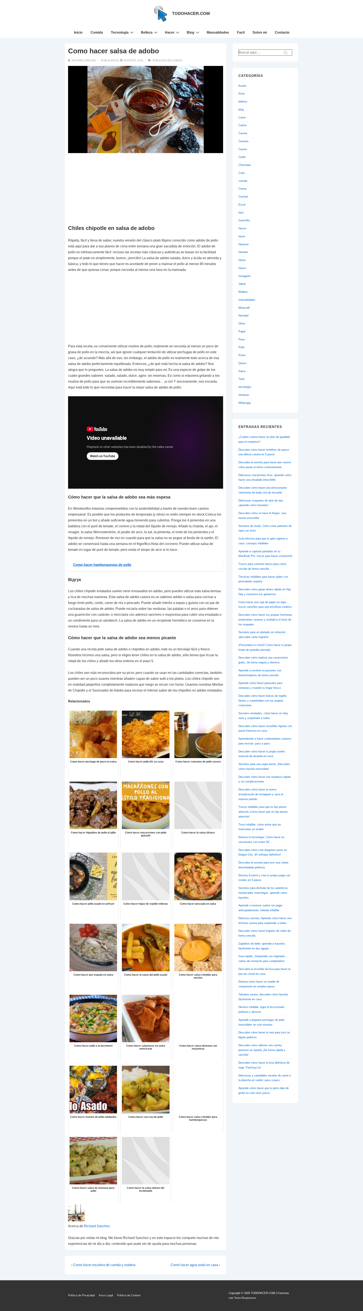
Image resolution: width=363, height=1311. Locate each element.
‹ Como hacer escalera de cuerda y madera (103, 1265)
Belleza (147, 32)
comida (177, 60)
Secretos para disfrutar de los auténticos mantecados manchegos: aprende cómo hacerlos (263, 892)
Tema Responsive (245, 1297)
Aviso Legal (106, 1295)
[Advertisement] (145, 189)
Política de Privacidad (81, 1295)
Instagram (244, 276)
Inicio (78, 32)
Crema (242, 188)
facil (240, 212)
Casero (242, 149)
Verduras (243, 394)
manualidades (246, 299)
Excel (241, 204)
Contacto (282, 32)
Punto (242, 355)
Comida (97, 32)
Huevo (242, 268)
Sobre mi (260, 32)
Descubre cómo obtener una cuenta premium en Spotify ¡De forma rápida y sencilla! (261, 1050)
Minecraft (244, 307)
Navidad (243, 315)
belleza (242, 101)
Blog (190, 32)
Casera (242, 133)
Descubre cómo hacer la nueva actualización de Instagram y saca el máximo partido (260, 794)
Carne (242, 117)
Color (241, 173)
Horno (242, 260)
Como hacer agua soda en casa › (195, 1265)
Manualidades (218, 32)
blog (240, 109)
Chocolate (244, 165)
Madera (242, 291)
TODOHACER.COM (191, 13)
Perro (241, 339)
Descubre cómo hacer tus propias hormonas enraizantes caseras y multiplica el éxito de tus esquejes (265, 619)
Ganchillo (244, 220)
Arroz (241, 93)
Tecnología (120, 32)
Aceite (242, 85)
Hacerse (243, 244)
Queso (242, 363)
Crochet (243, 196)
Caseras (243, 141)
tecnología (244, 386)
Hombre (243, 252)
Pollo (241, 347)
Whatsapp (244, 402)
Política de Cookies (129, 1295)
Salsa (241, 371)
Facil (241, 32)
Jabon (242, 283)
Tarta (241, 379)
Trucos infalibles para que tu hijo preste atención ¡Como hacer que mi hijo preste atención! (263, 811)
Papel (241, 331)
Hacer (169, 32)
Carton (242, 125)
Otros (241, 323)
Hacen (242, 228)
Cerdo (242, 157)
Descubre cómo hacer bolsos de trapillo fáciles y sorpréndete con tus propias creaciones (262, 700)
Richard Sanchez (97, 1226)
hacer (241, 236)
